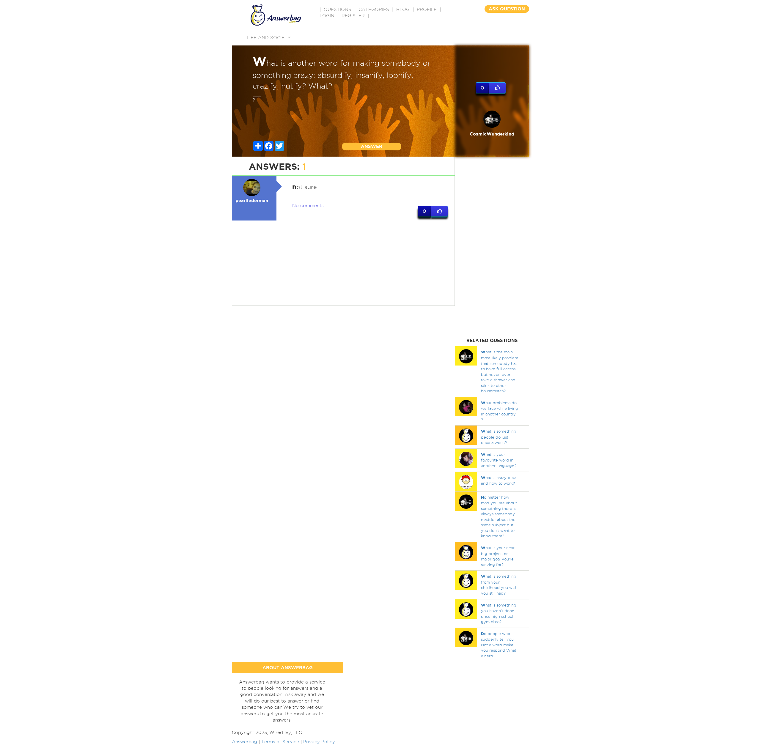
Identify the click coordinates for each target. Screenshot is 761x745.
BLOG (403, 9)
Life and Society (269, 37)
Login (327, 15)
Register (353, 15)
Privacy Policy (319, 741)
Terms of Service (280, 741)
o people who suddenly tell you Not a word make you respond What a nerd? (498, 644)
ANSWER (371, 146)
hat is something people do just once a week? (498, 437)
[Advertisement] (343, 263)
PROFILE (427, 9)
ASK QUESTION (507, 8)
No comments (307, 205)
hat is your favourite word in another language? (498, 460)
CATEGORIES (374, 9)
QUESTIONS (337, 9)
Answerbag (244, 741)
